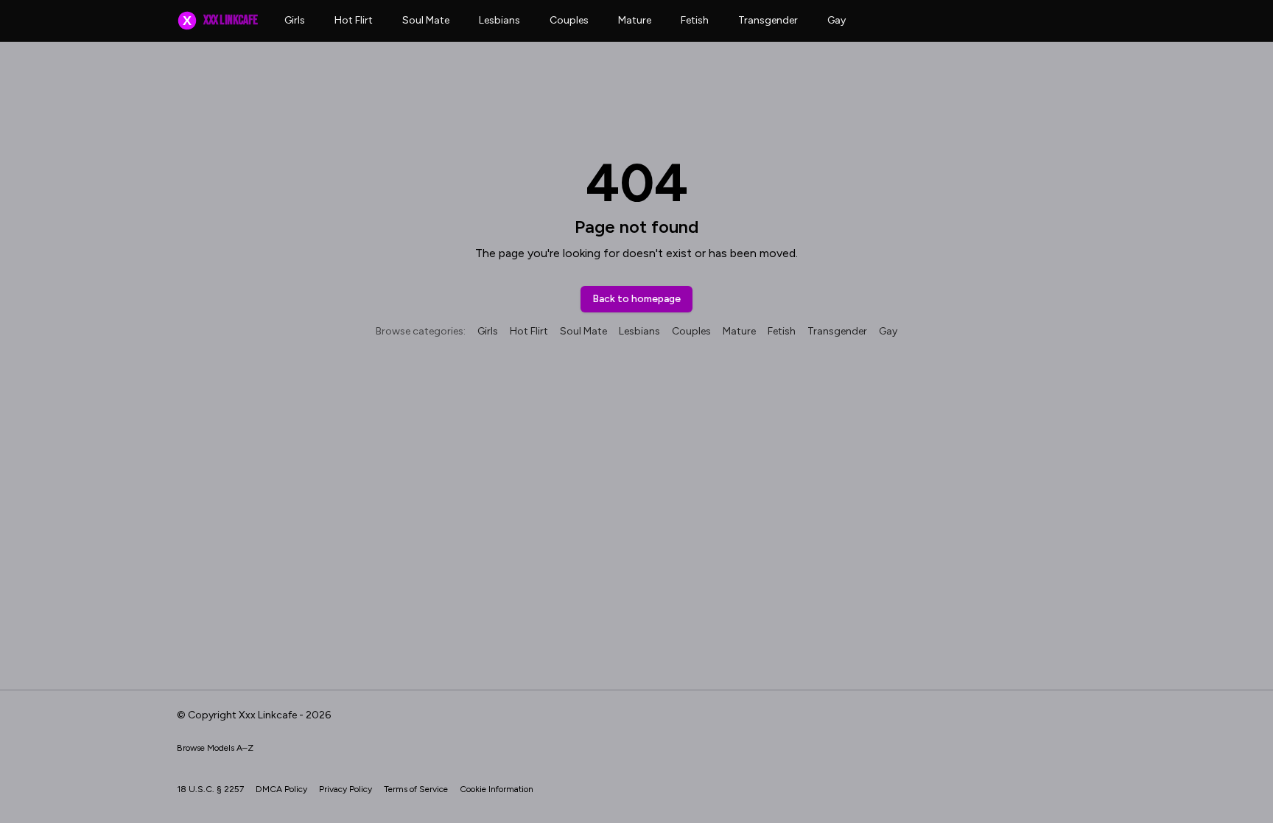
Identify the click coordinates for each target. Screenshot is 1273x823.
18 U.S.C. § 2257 (210, 789)
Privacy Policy (345, 789)
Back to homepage (636, 299)
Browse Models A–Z (215, 748)
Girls (294, 20)
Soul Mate (425, 20)
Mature (634, 20)
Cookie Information (496, 789)
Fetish (695, 20)
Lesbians (499, 20)
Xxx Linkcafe (220, 20)
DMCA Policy (281, 789)
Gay (836, 20)
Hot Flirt (353, 20)
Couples (569, 20)
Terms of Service (416, 789)
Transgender (768, 20)
